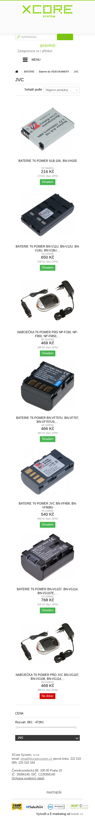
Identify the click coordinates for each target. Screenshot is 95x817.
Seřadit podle (33, 89)
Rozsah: (20, 722)
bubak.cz (77, 814)
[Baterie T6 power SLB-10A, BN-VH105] (47, 129)
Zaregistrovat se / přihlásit (35, 51)
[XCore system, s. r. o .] (47, 11)
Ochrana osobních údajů (28, 778)
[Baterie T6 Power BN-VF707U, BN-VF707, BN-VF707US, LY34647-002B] (47, 386)
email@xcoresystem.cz (36, 758)
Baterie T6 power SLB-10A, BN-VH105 (47, 161)
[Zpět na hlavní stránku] (16, 72)
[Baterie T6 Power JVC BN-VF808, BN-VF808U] (47, 471)
